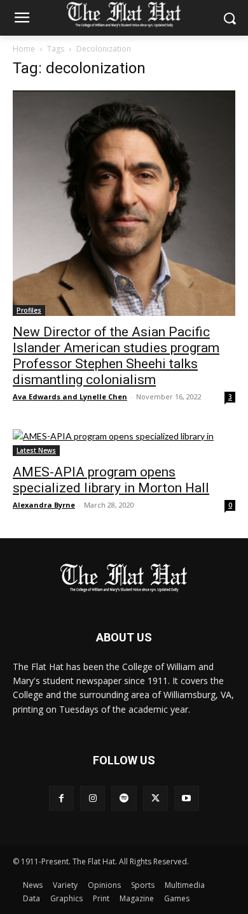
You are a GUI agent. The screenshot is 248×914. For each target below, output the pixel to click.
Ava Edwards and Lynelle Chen (70, 396)
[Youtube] (186, 798)
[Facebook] (61, 798)
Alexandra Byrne (44, 505)
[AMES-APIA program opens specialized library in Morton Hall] (124, 442)
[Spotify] (123, 798)
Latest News (36, 450)
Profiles (29, 310)
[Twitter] (155, 798)
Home (24, 48)
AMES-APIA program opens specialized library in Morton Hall (111, 480)
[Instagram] (92, 798)
